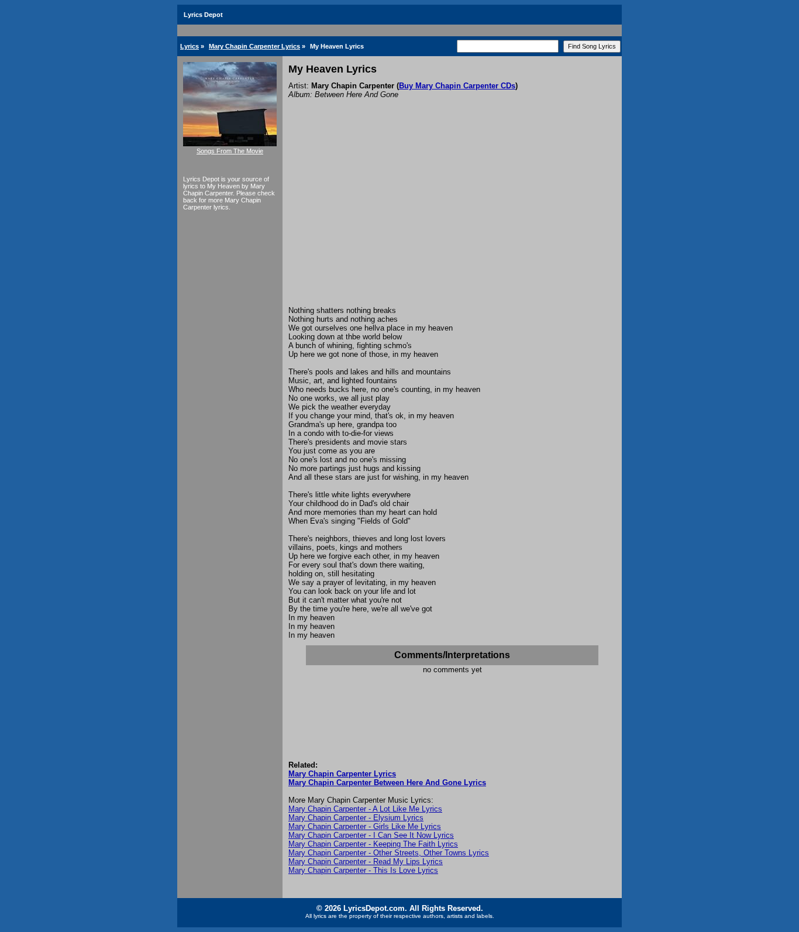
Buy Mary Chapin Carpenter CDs (457, 85)
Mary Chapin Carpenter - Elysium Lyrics (355, 817)
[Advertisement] (452, 218)
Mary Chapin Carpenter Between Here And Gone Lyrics (387, 782)
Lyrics (189, 46)
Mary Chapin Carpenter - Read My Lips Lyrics (365, 861)
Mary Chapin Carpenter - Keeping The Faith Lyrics (373, 844)
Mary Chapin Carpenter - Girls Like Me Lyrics (364, 826)
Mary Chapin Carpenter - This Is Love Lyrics (363, 870)
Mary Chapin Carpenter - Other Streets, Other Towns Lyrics (388, 852)
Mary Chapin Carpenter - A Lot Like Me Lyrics (365, 808)
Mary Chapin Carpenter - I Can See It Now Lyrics (371, 835)
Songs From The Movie (230, 150)
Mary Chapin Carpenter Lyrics (254, 46)
